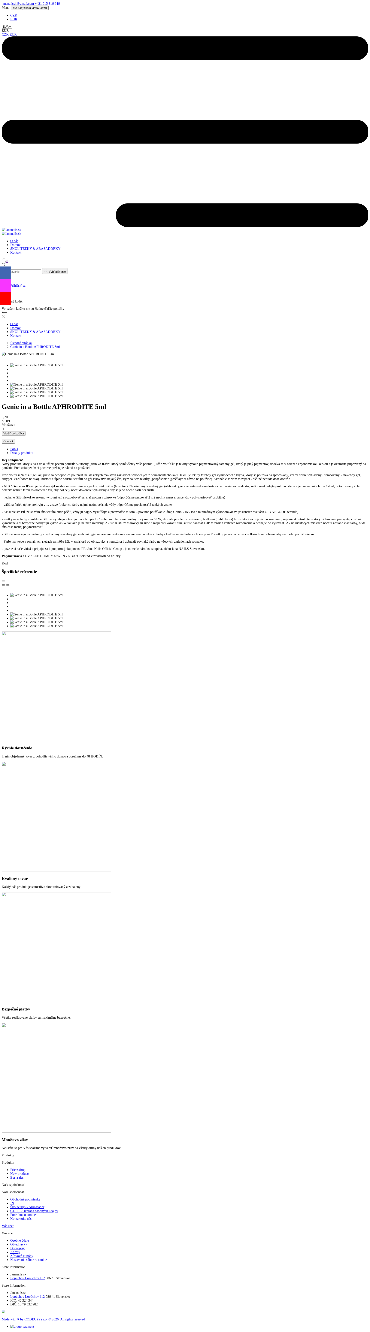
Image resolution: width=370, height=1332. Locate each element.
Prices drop (17, 1170)
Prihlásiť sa (17, 285)
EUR (13, 19)
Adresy (15, 1252)
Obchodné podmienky (25, 1199)
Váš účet (7, 1226)
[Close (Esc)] (3, 581)
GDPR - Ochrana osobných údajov (34, 1211)
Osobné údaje (19, 1240)
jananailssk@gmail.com (18, 3)
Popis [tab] (14, 449)
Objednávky (18, 1244)
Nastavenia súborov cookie (28, 1260)
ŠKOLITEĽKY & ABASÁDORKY (35, 248)
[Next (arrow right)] (7, 585)
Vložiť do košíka (13, 433)
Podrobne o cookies (23, 1215)
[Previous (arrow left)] (3, 585)
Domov (15, 245)
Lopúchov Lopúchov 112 (27, 1278)
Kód (5, 563)
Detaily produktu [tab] (21, 453)
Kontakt (15, 252)
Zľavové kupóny (21, 1256)
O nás (14, 241)
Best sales (17, 1177)
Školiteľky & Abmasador (27, 1207)
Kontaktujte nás (20, 1218)
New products (19, 1173)
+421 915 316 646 (47, 3)
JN (12, 1203)
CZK (13, 15)
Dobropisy (17, 1248)
